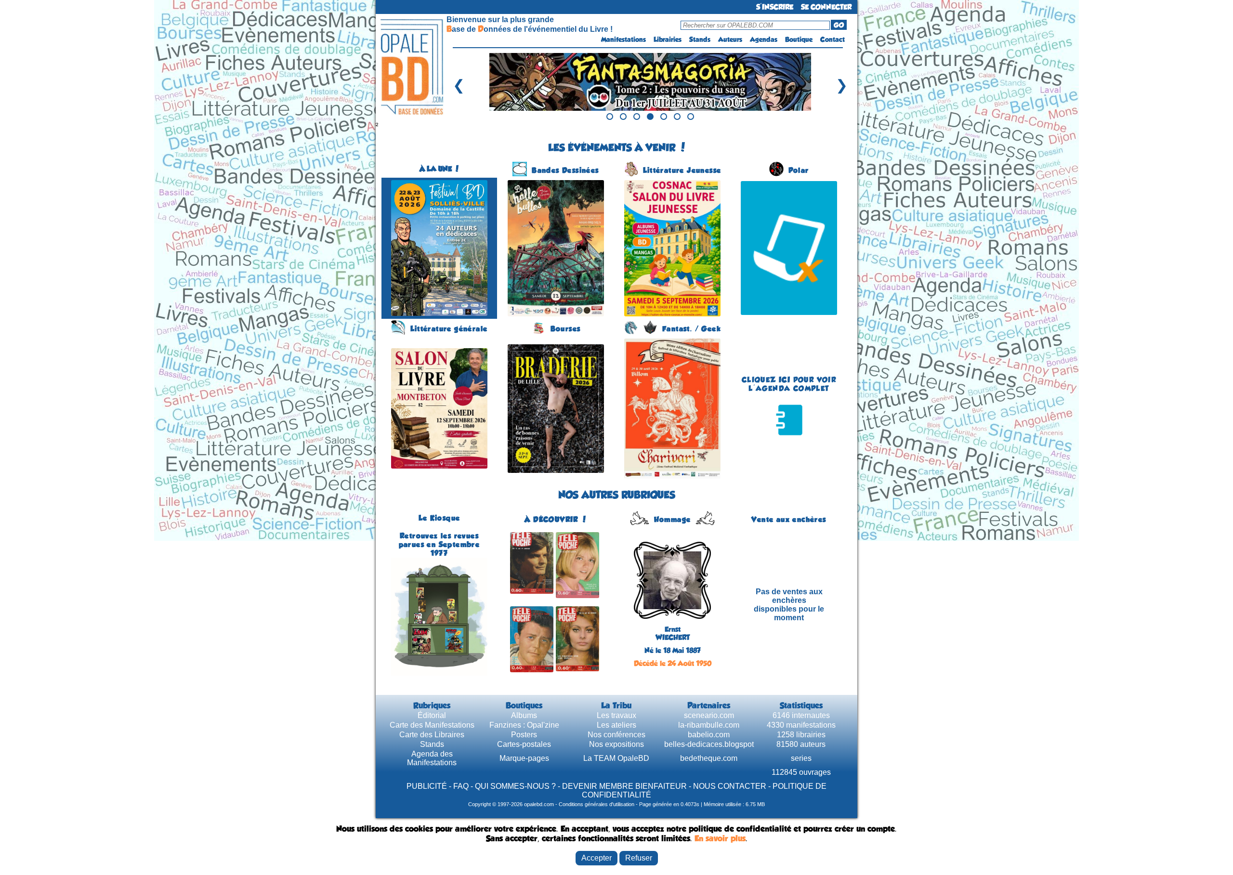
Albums (524, 715)
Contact (832, 39)
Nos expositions (616, 744)
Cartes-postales (524, 744)
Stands (699, 39)
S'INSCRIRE (774, 7)
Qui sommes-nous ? (515, 786)
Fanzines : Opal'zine (524, 725)
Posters (524, 735)
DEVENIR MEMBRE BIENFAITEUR (624, 786)
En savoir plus (720, 838)
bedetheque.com (708, 758)
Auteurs (730, 39)
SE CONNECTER (826, 7)
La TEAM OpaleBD (616, 758)
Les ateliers (616, 725)
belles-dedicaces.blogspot (709, 744)
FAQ (461, 786)
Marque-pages (524, 758)
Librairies (668, 39)
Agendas (763, 39)
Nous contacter (729, 786)
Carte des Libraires (431, 735)
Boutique (799, 39)
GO (839, 25)
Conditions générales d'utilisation (596, 804)
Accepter (596, 858)
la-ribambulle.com (708, 725)
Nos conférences (616, 735)
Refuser (638, 858)
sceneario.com (709, 715)
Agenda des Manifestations (432, 758)
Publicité (427, 786)
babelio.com (709, 735)
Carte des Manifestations (432, 725)
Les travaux (616, 715)
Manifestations (623, 39)
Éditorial (432, 715)
